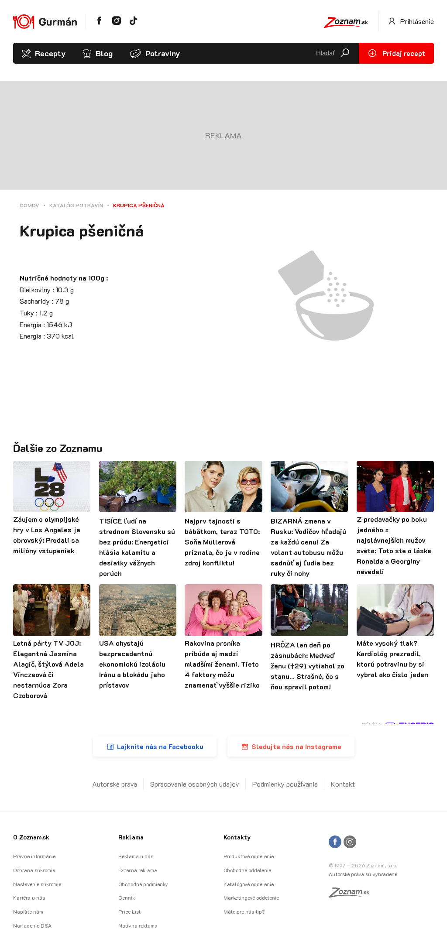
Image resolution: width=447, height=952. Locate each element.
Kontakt (343, 783)
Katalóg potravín (76, 205)
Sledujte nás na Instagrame (296, 746)
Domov (29, 205)
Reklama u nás (135, 856)
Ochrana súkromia (34, 869)
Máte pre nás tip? (244, 911)
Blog (104, 53)
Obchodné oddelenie (247, 869)
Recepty (50, 53)
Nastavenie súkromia (37, 883)
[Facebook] (335, 842)
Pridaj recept (403, 53)
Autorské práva (114, 783)
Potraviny (162, 53)
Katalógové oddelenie (249, 883)
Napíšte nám (28, 911)
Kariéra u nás (29, 897)
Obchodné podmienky (143, 883)
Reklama (131, 837)
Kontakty (237, 837)
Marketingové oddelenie (251, 897)
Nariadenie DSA (32, 925)
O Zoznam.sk (31, 837)
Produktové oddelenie (249, 856)
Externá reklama (137, 869)
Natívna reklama (138, 925)
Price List (129, 911)
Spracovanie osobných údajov (194, 783)
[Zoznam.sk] (352, 894)
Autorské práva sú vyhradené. (363, 873)
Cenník (126, 897)
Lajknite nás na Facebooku (160, 746)
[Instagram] (350, 842)
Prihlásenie (416, 21)
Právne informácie (34, 856)
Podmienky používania (285, 783)
